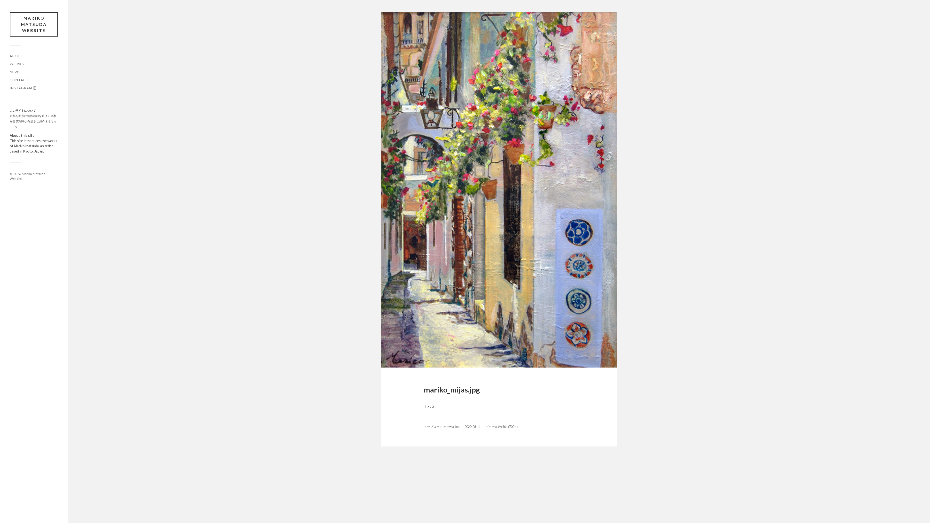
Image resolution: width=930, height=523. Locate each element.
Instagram (21, 88)
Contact (19, 80)
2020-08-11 (472, 427)
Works (17, 64)
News (15, 72)
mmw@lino (452, 427)
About (16, 56)
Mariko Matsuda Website (34, 24)
